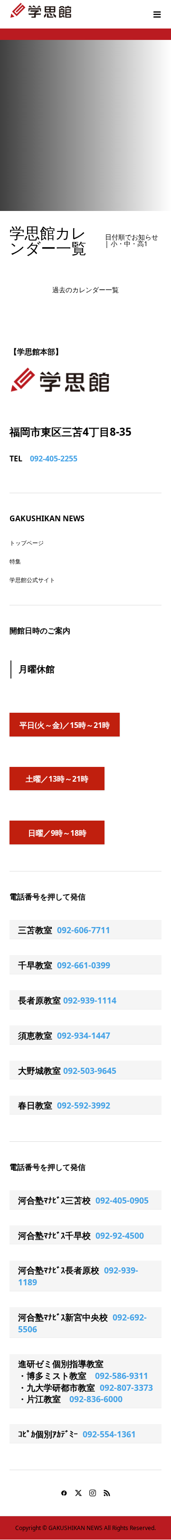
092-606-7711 (83, 930)
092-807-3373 (126, 1387)
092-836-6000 (96, 1399)
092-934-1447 (83, 1035)
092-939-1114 (89, 1000)
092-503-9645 (89, 1070)
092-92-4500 (119, 1235)
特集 (15, 561)
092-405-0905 (122, 1200)
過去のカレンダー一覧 (85, 289)
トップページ (27, 543)
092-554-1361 (109, 1434)
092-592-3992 (83, 1105)
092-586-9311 (121, 1375)
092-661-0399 (83, 965)
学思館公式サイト (32, 580)
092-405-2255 (53, 458)
